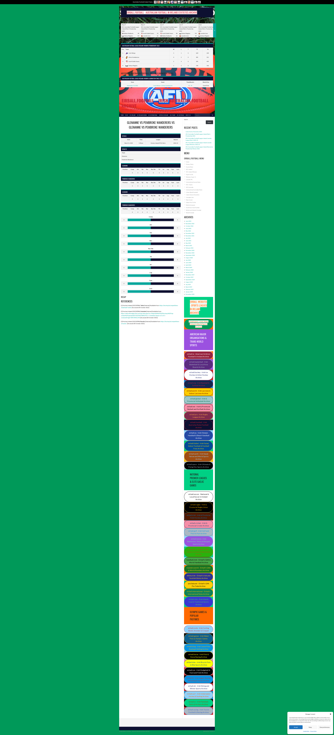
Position (125, 169)
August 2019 (189, 282)
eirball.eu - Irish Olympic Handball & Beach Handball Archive (198, 435)
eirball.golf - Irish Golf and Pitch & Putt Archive (198, 532)
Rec (147, 169)
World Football (190, 212)
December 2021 (190, 233)
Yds (142, 169)
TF (197, 49)
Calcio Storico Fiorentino (192, 195)
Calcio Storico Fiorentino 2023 (194, 131)
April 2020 (188, 265)
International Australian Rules (194, 190)
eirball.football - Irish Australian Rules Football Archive (198, 425)
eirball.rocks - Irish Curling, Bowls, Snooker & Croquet (198, 629)
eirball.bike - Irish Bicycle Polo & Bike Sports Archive (198, 663)
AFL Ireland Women (142, 115)
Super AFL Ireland (163, 115)
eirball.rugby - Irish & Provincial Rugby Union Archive (198, 507)
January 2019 (189, 292)
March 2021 (189, 245)
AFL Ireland (132, 115)
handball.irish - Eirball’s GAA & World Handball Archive (199, 561)
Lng (168, 169)
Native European (190, 205)
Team (127, 49)
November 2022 (190, 223)
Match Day (206, 82)
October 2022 (189, 226)
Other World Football (192, 192)
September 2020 (190, 255)
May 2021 (188, 243)
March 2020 (189, 267)
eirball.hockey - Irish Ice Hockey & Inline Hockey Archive (198, 375)
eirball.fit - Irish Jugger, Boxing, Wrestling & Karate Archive (199, 679)
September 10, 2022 (132, 85)
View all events (209, 89)
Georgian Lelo (190, 197)
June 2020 (188, 262)
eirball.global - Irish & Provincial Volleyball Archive (198, 400)
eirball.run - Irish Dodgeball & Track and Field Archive (198, 671)
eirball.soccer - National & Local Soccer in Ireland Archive (198, 496)
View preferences (325, 727)
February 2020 (189, 270)
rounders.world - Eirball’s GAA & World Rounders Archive (198, 569)
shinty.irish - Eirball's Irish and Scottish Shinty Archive (198, 576)
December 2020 (190, 250)
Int (163, 169)
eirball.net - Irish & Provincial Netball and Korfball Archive (198, 407)
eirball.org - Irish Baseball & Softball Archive (198, 384)
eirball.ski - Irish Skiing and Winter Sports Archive (198, 687)
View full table (209, 69)
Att (138, 169)
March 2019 (189, 287)
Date (132, 82)
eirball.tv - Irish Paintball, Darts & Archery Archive (198, 703)
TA (208, 49)
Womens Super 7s (191, 177)
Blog (126, 115)
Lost (178, 169)
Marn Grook (189, 200)
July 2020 (188, 260)
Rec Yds (153, 169)
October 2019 (189, 277)
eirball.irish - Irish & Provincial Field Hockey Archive (198, 516)
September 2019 (190, 279)
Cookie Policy (306, 731)
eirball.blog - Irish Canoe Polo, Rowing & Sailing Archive (198, 647)
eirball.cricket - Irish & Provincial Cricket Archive (198, 524)
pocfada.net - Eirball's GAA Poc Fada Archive (198, 584)
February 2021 (189, 248)
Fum (172, 169)
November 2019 (190, 274)
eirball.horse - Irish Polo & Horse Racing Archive (198, 655)
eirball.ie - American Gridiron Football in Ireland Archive (198, 355)
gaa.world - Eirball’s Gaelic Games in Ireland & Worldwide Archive (198, 552)
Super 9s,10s (189, 174)
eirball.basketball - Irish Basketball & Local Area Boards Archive (198, 364)
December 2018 (190, 294)
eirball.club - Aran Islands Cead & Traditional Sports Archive (198, 601)
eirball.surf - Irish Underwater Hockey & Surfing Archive (198, 695)
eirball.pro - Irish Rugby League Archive (198, 415)
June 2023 (188, 221)
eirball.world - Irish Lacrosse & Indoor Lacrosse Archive (198, 392)
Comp (132, 169)
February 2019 (189, 289)
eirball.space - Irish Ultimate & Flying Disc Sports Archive (198, 465)
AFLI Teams (172, 115)
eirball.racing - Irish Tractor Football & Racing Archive (198, 711)
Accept (296, 727)
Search (186, 119)
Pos (123, 49)
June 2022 (188, 228)
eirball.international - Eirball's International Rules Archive (198, 592)
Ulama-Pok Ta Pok (191, 202)
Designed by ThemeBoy (209, 731)
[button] (330, 714)
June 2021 (188, 240)
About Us (188, 115)
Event (162, 82)
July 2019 (188, 284)
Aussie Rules (189, 167)
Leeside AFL (189, 179)
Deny (310, 727)
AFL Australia (180, 115)
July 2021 (188, 238)
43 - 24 (190, 85)
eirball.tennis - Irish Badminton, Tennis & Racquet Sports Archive (198, 541)
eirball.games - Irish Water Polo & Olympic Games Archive (198, 638)
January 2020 (189, 272)
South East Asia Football (192, 207)
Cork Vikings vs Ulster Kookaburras (162, 85)
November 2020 (190, 253)
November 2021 (190, 235)
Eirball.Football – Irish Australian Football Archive (165, 103)
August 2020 (189, 257)
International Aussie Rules (193, 182)
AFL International (152, 115)
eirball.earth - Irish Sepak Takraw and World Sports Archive (198, 456)
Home (122, 115)
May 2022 (188, 231)
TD (159, 169)
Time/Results (190, 82)
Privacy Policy (313, 731)
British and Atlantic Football (193, 210)
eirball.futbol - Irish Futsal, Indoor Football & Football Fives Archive (198, 446)
